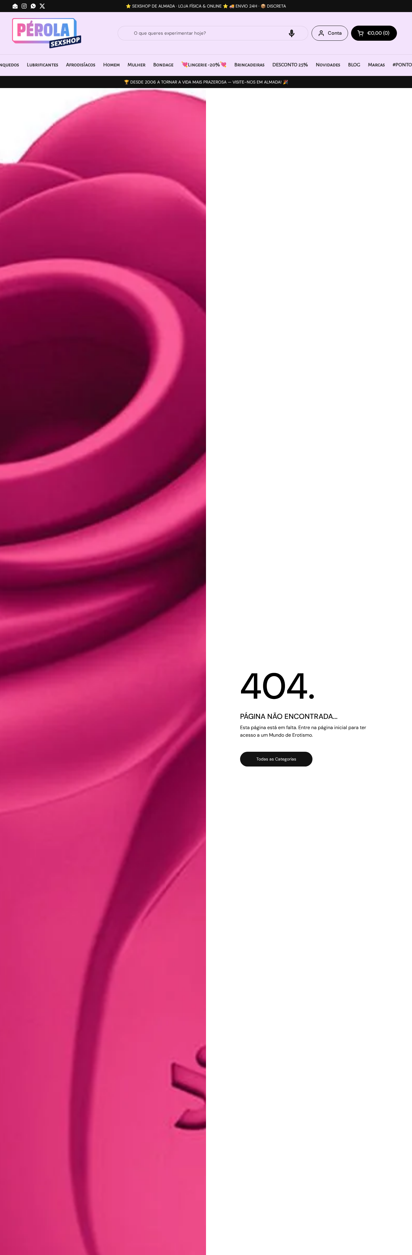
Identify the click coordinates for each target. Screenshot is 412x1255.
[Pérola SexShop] (46, 33)
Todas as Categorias (276, 759)
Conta (335, 33)
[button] (291, 33)
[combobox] (213, 33)
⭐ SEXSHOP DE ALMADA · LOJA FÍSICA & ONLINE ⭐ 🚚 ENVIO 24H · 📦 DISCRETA (206, 6)
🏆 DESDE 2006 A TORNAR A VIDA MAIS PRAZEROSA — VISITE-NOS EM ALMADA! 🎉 (206, 82)
